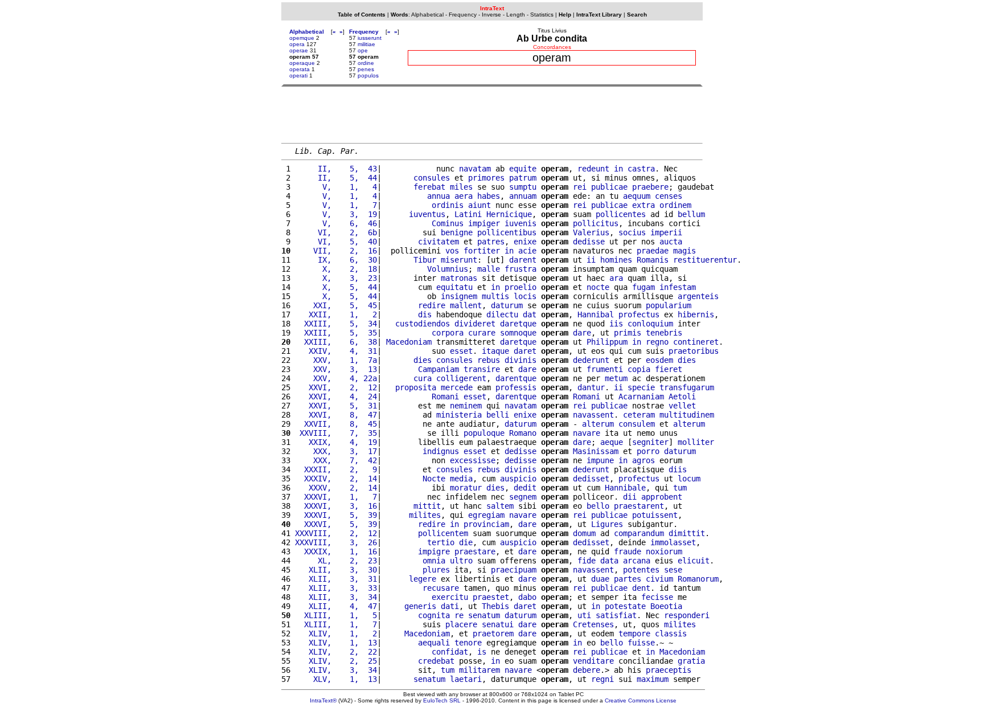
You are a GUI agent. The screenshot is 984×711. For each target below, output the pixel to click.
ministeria (459, 414)
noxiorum (664, 551)
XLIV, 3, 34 (336, 670)
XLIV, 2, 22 (336, 651)
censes (668, 196)
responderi (687, 615)
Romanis (653, 259)
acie (527, 250)
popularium (668, 305)
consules (431, 177)
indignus (441, 451)
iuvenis (520, 223)
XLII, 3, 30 (336, 569)
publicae (609, 186)
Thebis (495, 606)
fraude (627, 551)
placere (461, 624)
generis (420, 606)
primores (486, 177)
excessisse (472, 460)
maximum (653, 679)
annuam (522, 196)
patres (491, 241)
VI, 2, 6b (336, 232)
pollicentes (621, 214)
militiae (366, 44)
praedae (653, 250)
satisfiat (616, 615)
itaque (495, 351)
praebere (650, 186)
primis (627, 332)
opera (297, 44)
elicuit (694, 560)
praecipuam (513, 569)
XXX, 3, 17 (336, 451)
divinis (520, 360)
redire (431, 305)
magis (684, 250)
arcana (636, 560)
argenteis (698, 296)
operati (298, 75)
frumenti (605, 369)
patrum (522, 177)
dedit (525, 487)
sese (673, 569)
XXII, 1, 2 (336, 314)
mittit (427, 505)
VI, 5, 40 (336, 241)
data (609, 560)
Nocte (434, 478)
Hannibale (625, 487)
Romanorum (698, 578)
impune (600, 460)
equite (522, 168)
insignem (459, 296)
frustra (520, 268)
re (459, 615)
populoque (484, 433)
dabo (527, 597)
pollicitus (595, 223)
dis (425, 314)
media (461, 478)
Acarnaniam (641, 396)
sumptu (522, 186)
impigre (434, 551)
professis (515, 387)
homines (616, 259)
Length (515, 14)
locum (689, 478)
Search (637, 14)
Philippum (607, 341)
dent (641, 587)
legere (422, 578)
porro (648, 451)
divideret (474, 323)
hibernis (696, 314)
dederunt (591, 360)
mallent (466, 305)
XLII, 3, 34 (336, 597)
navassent (593, 414)
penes (366, 69)
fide (586, 560)
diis (678, 469)
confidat (450, 651)
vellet (682, 405)
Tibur (424, 259)
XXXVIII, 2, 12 (336, 533)
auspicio (518, 478)
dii (630, 496)
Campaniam (438, 369)
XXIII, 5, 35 (336, 332)
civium (659, 578)
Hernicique (509, 214)
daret (525, 351)
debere (586, 670)
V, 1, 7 (336, 205)
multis (495, 296)
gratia (691, 660)
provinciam (486, 524)
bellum (691, 214)
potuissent (655, 515)
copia (639, 369)
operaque (302, 63)
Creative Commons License (640, 700)
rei (580, 186)
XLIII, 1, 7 (336, 624)
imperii (666, 232)
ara (616, 278)
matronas (459, 278)
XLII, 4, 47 (336, 606)
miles (461, 186)
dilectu (502, 314)
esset (461, 351)
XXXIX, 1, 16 (336, 551)
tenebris (664, 332)
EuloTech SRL (442, 700)
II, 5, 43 (336, 168)
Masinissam (595, 451)
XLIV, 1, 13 (336, 642)
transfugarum (686, 387)
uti (584, 615)
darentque (515, 378)
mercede (457, 387)
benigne (457, 232)
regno (657, 341)
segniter (650, 442)
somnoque (518, 332)
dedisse (589, 241)
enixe (525, 241)
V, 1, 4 (336, 186)
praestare (474, 551)
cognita (434, 615)
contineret (696, 341)
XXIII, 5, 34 (336, 323)
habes (488, 196)
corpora (448, 332)
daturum (507, 305)
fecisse (657, 597)
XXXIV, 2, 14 (336, 478)
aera (463, 196)
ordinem (675, 205)
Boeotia (666, 606)
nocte (598, 287)
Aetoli (682, 396)
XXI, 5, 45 (336, 305)
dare (582, 332)
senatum (484, 615)
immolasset (673, 542)
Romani (445, 396)
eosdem (659, 360)
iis (616, 323)
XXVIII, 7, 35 (336, 433)
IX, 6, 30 (336, 259)
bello (598, 505)
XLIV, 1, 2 (336, 633)
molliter (696, 442)
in (618, 168)
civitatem (438, 241)
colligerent (461, 378)
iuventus (427, 214)
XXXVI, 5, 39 (336, 515)
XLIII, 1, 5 (336, 615)
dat (529, 314)
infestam (677, 287)
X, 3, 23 (336, 278)
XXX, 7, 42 (336, 460)
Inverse (491, 14)
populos (368, 75)
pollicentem (443, 533)
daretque (518, 323)
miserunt (459, 259)
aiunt (479, 205)
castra (641, 168)
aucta (670, 241)
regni (602, 679)
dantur (591, 387)
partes (627, 578)
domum (584, 533)
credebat (436, 660)
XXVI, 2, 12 (336, 387)
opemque (301, 38)
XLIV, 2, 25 (336, 660)
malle (488, 268)
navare (586, 433)
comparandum (639, 533)
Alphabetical (427, 14)
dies (422, 360)
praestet (491, 597)
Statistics (542, 14)
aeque (611, 442)
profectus (638, 314)
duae (600, 578)
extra (643, 205)
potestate (625, 606)
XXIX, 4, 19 (336, 442)
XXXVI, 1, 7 (336, 496)
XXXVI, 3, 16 (336, 505)
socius (632, 232)
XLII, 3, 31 (336, 578)
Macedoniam (409, 341)
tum (680, 487)
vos (452, 250)
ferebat (429, 186)
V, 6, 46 (336, 223)
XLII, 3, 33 (336, 587)
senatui (498, 624)
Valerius (591, 232)
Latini (468, 214)
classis (671, 633)
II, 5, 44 (336, 177)
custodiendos (422, 323)
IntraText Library (599, 14)
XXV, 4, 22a (336, 378)
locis (525, 296)
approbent (661, 496)
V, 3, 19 (336, 214)
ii (591, 259)
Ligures (607, 524)
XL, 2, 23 (336, 560)
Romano (522, 433)
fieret (668, 369)
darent (522, 259)
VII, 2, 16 (336, 250)
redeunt (593, 168)
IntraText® (323, 700)
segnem (522, 496)
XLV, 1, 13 (336, 679)
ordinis (448, 205)
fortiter (482, 250)
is (481, 651)
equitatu (454, 287)
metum (616, 378)
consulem (636, 423)
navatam (475, 168)
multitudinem (686, 414)
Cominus (448, 223)
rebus (488, 360)
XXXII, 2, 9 (336, 469)
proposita (415, 387)
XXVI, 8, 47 (336, 414)
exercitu (450, 597)
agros (643, 460)
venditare (593, 660)
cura (422, 378)
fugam (643, 287)
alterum (598, 423)
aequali (434, 642)
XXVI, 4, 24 (336, 396)
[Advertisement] (492, 114)
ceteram (639, 414)
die (466, 542)
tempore (634, 633)
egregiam (486, 515)
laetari (466, 679)
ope (363, 50)
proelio (520, 287)
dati (450, 606)
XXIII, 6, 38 (336, 341)
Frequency (463, 14)
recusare (441, 587)
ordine (366, 63)
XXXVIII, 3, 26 (336, 542)
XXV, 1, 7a (336, 360)
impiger (484, 223)
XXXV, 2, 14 (336, 487)
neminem (466, 405)
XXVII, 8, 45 (336, 423)
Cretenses (593, 624)
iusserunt (370, 38)
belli (497, 414)
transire (482, 369)
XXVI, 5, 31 (336, 405)
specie (641, 387)
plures (436, 569)
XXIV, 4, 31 (336, 351)
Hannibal (595, 314)
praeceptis (668, 670)
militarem (479, 670)
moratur (466, 487)
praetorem (493, 633)
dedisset (591, 478)
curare (481, 332)
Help (565, 14)
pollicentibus (506, 232)
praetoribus (694, 351)
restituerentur (705, 259)
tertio (440, 542)
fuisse (641, 642)
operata (299, 69)
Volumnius (447, 268)
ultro (461, 560)
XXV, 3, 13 (336, 369)
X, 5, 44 (336, 287)
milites (425, 515)
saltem (500, 505)
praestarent (639, 505)
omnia (434, 560)
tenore (468, 642)
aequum (636, 196)
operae (298, 50)
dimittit (687, 533)
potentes (641, 569)
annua (438, 196)
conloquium (650, 323)
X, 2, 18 (336, 268)
